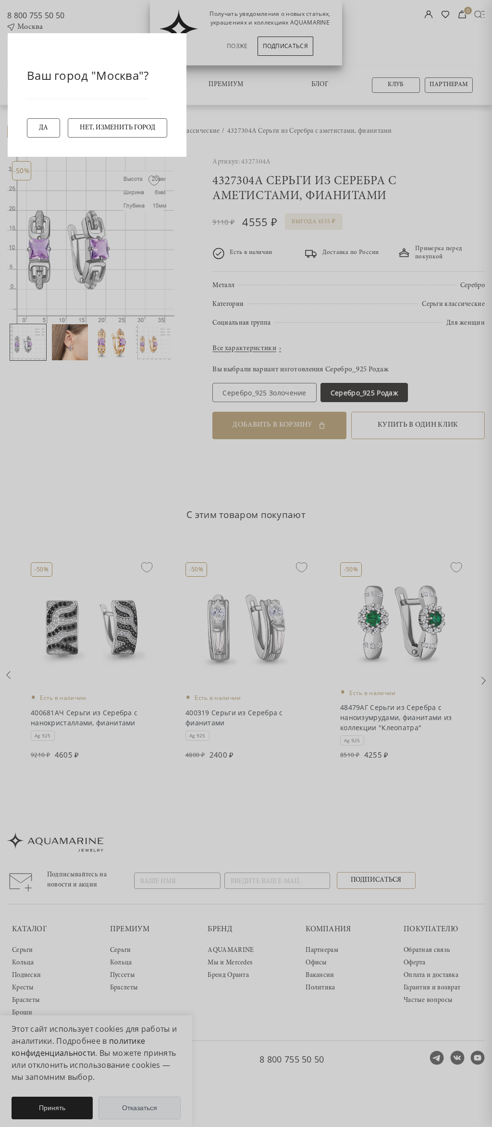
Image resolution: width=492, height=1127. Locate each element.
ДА (43, 128)
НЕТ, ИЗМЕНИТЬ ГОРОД (117, 128)
